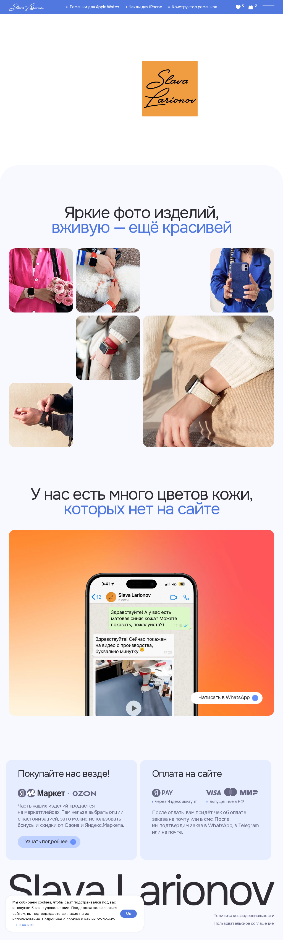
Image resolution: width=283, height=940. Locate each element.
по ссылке (25, 924)
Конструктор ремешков (194, 7)
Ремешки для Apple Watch (94, 7)
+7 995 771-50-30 (49, 550)
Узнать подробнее (46, 841)
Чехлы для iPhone (145, 7)
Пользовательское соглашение (244, 923)
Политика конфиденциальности (243, 915)
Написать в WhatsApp (224, 697)
